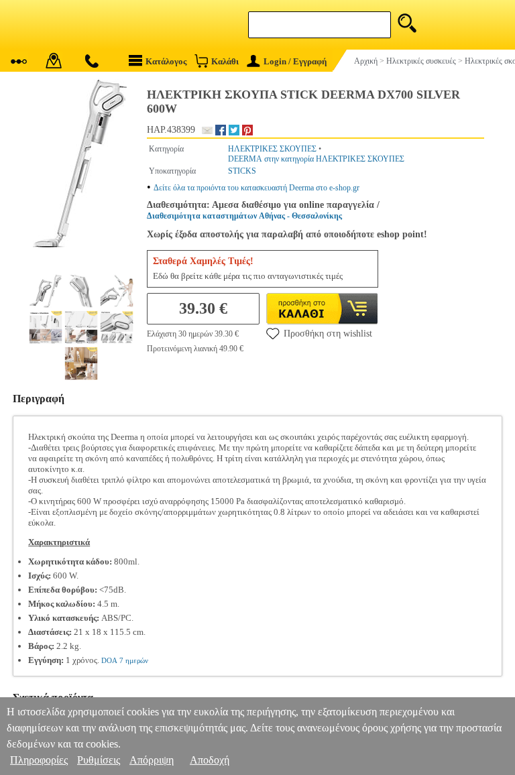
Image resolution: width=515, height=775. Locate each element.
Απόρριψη (151, 760)
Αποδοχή (209, 760)
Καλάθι (225, 61)
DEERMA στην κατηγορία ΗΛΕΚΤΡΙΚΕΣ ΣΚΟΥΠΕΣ (316, 159)
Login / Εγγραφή (295, 61)
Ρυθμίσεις (98, 760)
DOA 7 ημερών (124, 660)
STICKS (242, 171)
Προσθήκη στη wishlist (328, 334)
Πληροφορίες (39, 760)
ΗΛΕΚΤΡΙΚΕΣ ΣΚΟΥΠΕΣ (272, 149)
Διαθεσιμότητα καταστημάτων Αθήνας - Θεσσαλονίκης (244, 216)
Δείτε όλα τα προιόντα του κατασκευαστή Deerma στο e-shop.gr (256, 187)
